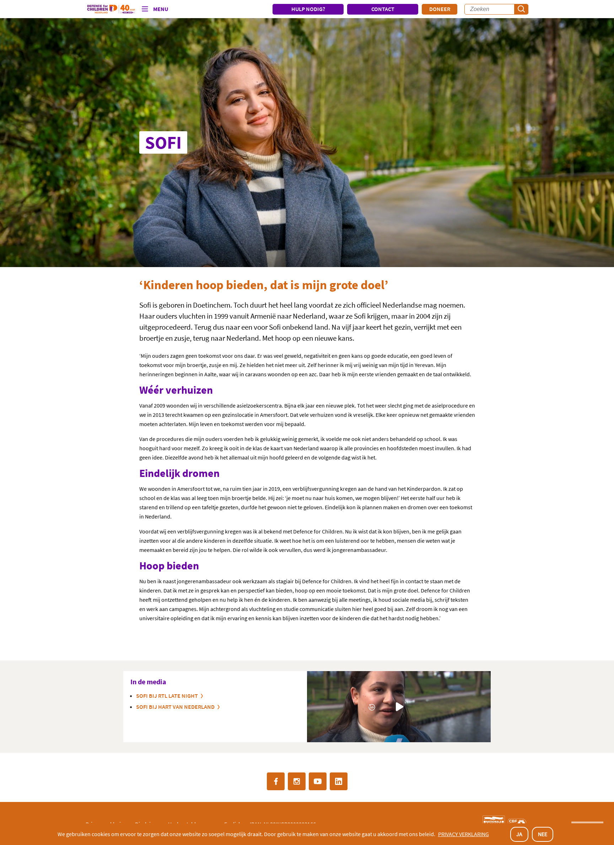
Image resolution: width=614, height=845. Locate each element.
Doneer (439, 8)
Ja (519, 834)
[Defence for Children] (111, 9)
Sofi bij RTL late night (167, 695)
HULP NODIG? (308, 8)
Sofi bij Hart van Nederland (175, 706)
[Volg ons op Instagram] (297, 781)
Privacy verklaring (463, 834)
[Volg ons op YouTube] (318, 781)
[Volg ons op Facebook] (276, 781)
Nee (542, 834)
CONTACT (382, 8)
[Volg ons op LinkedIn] (339, 781)
